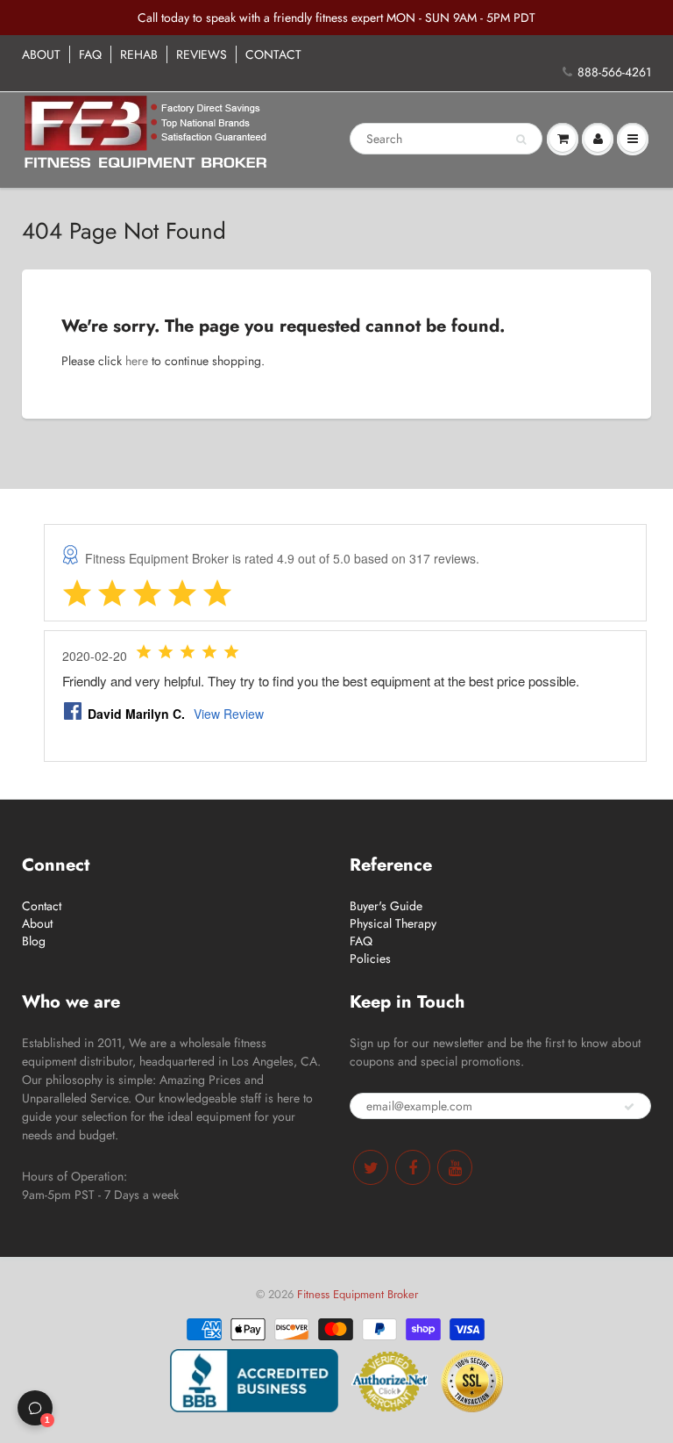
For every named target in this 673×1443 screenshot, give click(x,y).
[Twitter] (370, 1167)
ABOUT (41, 54)
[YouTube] (454, 1167)
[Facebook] (412, 1167)
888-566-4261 (614, 72)
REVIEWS (201, 54)
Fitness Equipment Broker (357, 1294)
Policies (370, 958)
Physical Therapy (393, 923)
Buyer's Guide (386, 906)
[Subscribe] (629, 1107)
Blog (34, 941)
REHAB (139, 54)
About (37, 923)
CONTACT (273, 54)
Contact (41, 906)
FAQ (90, 54)
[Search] (521, 140)
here (136, 361)
